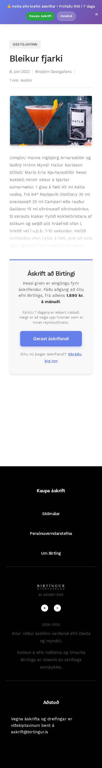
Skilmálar (51, 513)
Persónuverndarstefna (51, 533)
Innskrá (66, 16)
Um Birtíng (51, 553)
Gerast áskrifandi (51, 338)
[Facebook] (44, 608)
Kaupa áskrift (40, 16)
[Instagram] (57, 608)
